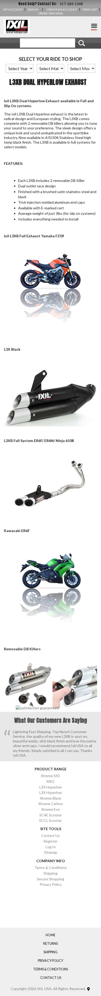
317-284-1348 (71, 4)
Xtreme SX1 (50, 775)
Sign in (33, 9)
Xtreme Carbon (50, 803)
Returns (50, 944)
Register (50, 841)
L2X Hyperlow (50, 787)
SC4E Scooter (50, 815)
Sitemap (50, 852)
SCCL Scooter (50, 820)
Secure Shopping (50, 879)
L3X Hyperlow (50, 792)
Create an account (62, 9)
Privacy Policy (51, 884)
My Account (13, 9)
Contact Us (50, 835)
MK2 (50, 781)
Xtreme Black (50, 798)
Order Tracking (50, 13)
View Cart (90, 9)
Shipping (50, 873)
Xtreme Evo (50, 809)
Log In (51, 847)
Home (50, 935)
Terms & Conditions (50, 867)
